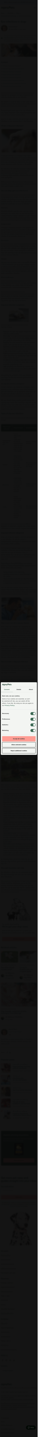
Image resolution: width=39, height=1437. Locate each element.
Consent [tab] (7, 689)
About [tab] (31, 689)
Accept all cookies (19, 738)
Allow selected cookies (18, 745)
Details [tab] (19, 689)
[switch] (33, 719)
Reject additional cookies (19, 750)
